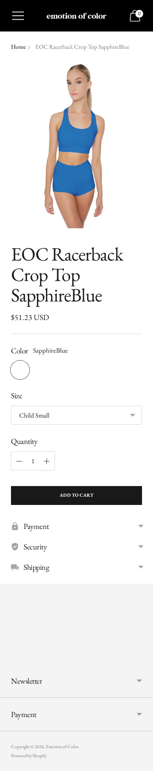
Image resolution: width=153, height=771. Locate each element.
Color (19, 351)
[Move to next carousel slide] (142, 658)
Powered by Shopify (29, 756)
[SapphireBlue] (20, 370)
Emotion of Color (62, 746)
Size (16, 395)
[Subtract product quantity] (19, 461)
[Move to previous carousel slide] (11, 658)
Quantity (24, 441)
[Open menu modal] (18, 16)
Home (18, 47)
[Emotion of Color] (76, 16)
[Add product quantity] (47, 461)
